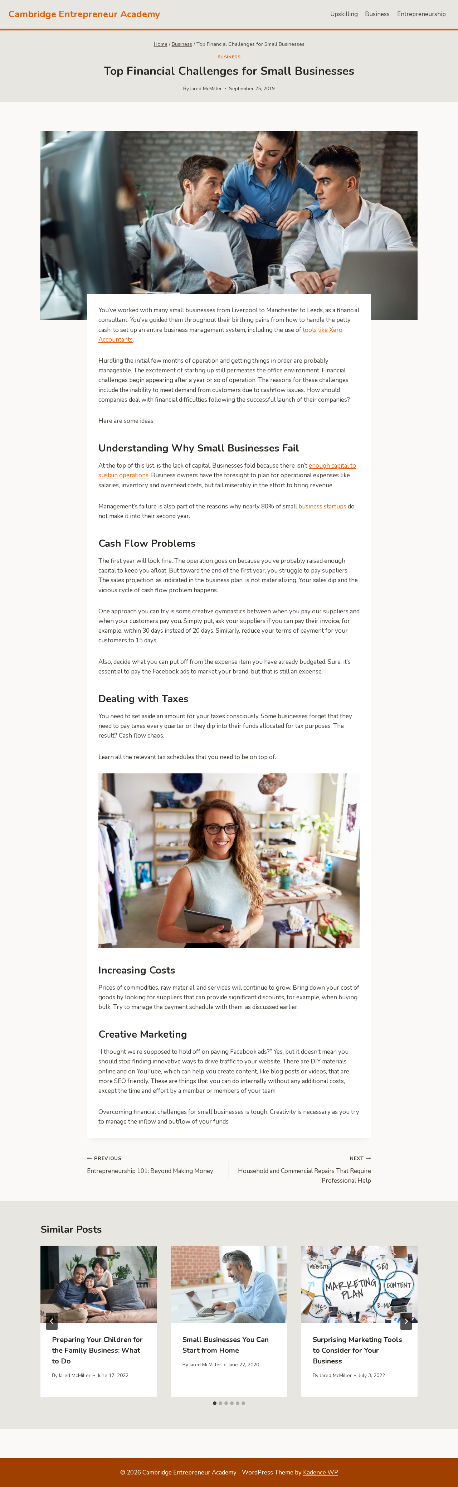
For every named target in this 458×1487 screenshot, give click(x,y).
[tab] (214, 1403)
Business (377, 14)
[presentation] (98, 1284)
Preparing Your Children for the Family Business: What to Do (97, 1350)
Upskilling (344, 14)
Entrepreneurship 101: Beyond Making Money (150, 1165)
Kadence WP (320, 1472)
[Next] (406, 1321)
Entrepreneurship (421, 14)
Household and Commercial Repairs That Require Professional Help (304, 1170)
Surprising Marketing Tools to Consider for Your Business (357, 1350)
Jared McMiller (206, 88)
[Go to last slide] (52, 1321)
